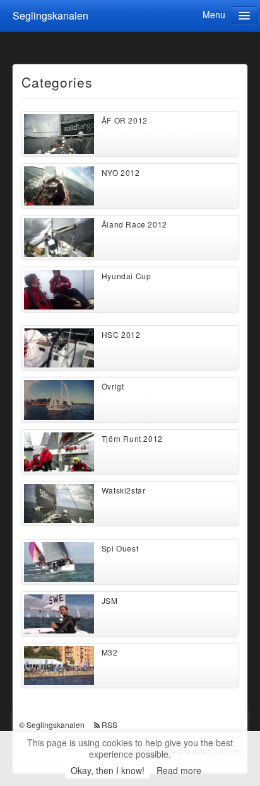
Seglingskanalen (50, 15)
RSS (109, 724)
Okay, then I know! (108, 770)
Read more (179, 770)
